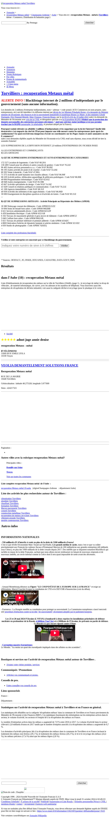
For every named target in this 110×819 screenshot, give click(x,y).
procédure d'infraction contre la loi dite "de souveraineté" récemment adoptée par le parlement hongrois (48, 612)
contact (19, 804)
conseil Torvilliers (8, 511)
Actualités (10, 81)
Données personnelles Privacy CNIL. (90, 801)
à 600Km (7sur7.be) (45, 621)
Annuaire (10, 12)
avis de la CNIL (33, 119)
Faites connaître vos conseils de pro (21, 685)
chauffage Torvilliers (10, 503)
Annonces (10, 69)
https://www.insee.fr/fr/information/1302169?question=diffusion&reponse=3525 (71, 811)
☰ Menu (10, 86)
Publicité (44, 801)
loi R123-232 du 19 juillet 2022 (75, 117)
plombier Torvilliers (9, 501)
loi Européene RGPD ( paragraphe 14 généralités (54, 121)
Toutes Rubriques (13, 74)
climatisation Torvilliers (11, 498)
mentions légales (8, 804)
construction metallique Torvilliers (15, 513)
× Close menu (12, 84)
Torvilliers (103, 15)
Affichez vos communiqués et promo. (22, 675)
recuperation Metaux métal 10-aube (16, 488)
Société (9, 334)
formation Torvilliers (9, 506)
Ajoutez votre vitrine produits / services (23, 665)
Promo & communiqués (16, 79)
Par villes (10, 77)
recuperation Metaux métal (17, 15)
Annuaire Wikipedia (38, 815)
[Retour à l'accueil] (18, 3)
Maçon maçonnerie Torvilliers (13, 508)
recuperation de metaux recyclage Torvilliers (19, 515)
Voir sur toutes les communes (18, 476)
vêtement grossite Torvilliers (13, 518)
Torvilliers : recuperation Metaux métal (37, 93)
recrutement (29, 804)
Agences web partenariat (45, 804)
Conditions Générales (10, 801)
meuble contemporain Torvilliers (14, 520)
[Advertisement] (55, 45)
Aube (54, 15)
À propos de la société (30, 801)
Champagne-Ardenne (40, 15)
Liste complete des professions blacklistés (18, 233)
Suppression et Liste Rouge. (61, 801)
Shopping (10, 72)
